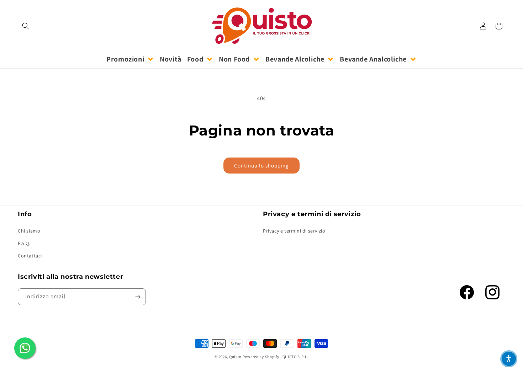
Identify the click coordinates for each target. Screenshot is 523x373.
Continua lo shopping (261, 165)
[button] (25, 26)
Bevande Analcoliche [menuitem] (373, 59)
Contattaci (30, 255)
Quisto (235, 356)
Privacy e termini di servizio (294, 231)
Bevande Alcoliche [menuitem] (294, 59)
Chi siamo (29, 231)
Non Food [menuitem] (234, 59)
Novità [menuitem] (170, 59)
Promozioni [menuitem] (125, 59)
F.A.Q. (24, 243)
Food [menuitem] (195, 59)
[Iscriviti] (138, 296)
